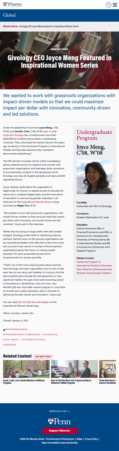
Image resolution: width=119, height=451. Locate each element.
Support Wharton (59, 431)
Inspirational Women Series (36, 202)
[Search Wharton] (108, 5)
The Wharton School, (35, 439)
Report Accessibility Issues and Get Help (60, 443)
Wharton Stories (10, 26)
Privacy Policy (91, 439)
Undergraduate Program (94, 135)
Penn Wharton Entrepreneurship (94, 269)
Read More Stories (43, 357)
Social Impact (11, 340)
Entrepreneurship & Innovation (21, 335)
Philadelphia (49, 335)
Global (79, 439)
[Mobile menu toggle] (114, 5)
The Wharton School (33, 340)
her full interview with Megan (33, 302)
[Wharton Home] (12, 4)
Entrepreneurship (16, 330)
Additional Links (58, 411)
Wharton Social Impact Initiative (94, 273)
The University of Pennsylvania (60, 439)
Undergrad (9, 345)
